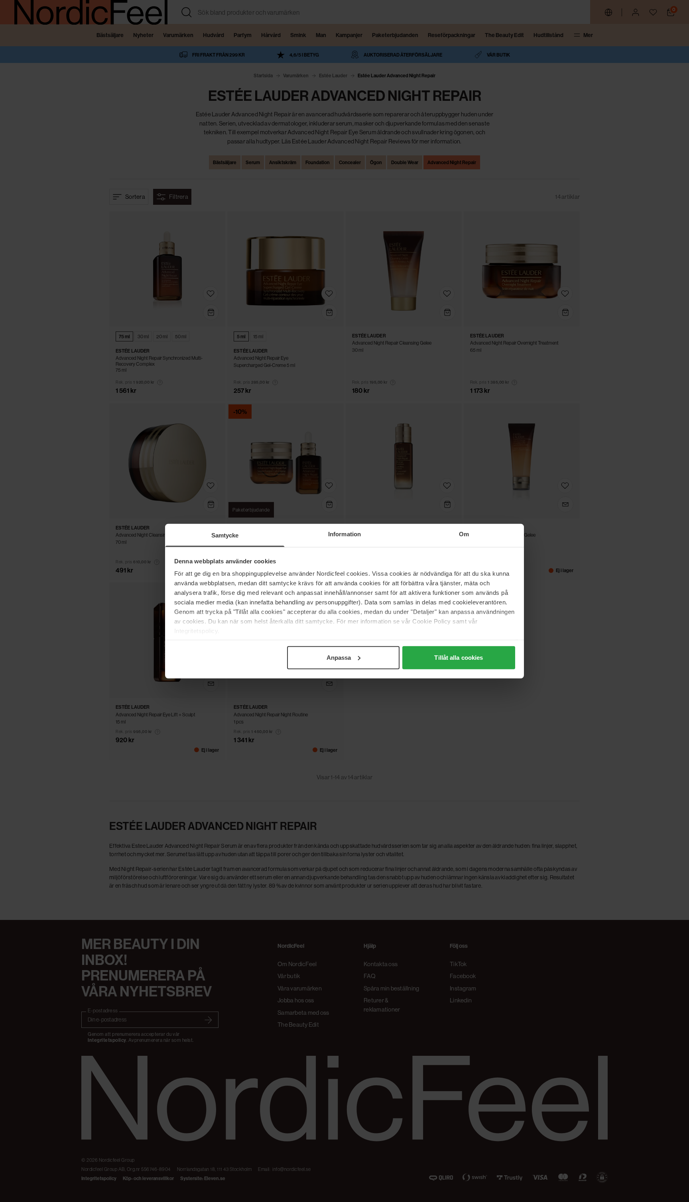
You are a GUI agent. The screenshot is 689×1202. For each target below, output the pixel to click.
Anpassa (339, 657)
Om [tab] (464, 533)
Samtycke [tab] (225, 534)
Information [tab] (344, 533)
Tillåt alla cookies (458, 657)
